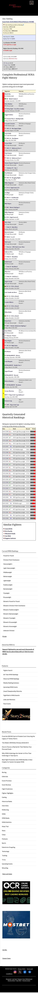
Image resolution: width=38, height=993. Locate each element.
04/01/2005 (5, 467)
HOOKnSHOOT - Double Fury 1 (13, 365)
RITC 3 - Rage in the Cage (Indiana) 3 (14, 395)
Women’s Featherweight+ (11, 610)
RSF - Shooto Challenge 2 (13, 207)
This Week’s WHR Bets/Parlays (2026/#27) (15, 743)
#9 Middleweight (7, 50)
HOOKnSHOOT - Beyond (11, 375)
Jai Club (14, 979)
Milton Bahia (8, 312)
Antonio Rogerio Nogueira (11, 163)
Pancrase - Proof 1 (11, 335)
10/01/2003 (5, 485)
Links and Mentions (9, 699)
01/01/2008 (5, 434)
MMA (3, 814)
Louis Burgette (8, 361)
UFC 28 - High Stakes (12, 345)
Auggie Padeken (9, 114)
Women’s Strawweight (10, 622)
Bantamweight (7, 589)
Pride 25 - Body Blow (12, 227)
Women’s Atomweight (10, 626)
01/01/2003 (5, 494)
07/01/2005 (5, 464)
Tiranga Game (26, 980)
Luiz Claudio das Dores (11, 292)
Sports (4, 843)
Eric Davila (8, 531)
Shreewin (8, 979)
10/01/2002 (5, 497)
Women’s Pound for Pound (11, 601)
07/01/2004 (5, 476)
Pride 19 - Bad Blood (12, 266)
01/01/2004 (5, 482)
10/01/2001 (5, 509)
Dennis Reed (8, 321)
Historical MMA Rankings (11, 679)
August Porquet (9, 371)
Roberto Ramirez (9, 381)
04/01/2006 (5, 455)
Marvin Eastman (9, 232)
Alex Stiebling (7, 19)
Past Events (7, 704)
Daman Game (6, 958)
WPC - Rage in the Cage (13, 404)
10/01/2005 (5, 461)
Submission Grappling (8, 847)
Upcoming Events (7, 864)
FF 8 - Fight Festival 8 (12, 217)
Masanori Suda (10, 533)
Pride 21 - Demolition (12, 256)
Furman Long (8, 401)
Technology (5, 851)
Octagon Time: (7, 65)
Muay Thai (5, 826)
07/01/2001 (5, 512)
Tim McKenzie (8, 173)
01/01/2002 (5, 506)
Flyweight (6, 593)
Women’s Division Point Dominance (14, 605)
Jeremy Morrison (9, 391)
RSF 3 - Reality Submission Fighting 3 (16, 326)
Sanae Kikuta (8, 330)
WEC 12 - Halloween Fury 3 (14, 158)
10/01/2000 (5, 518)
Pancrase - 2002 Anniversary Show (16, 247)
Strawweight (7, 597)
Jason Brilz (8, 529)
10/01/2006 (5, 449)
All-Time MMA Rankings (10, 674)
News (3, 830)
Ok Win (4, 950)
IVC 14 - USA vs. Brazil (13, 286)
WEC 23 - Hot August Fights (14, 128)
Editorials (5, 776)
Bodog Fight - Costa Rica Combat (15, 108)
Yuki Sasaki (8, 242)
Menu (31, 3)
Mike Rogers (8, 203)
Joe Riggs (7, 192)
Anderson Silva (9, 252)
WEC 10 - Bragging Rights (13, 177)
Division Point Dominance (11, 560)
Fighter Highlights (7, 793)
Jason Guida (8, 133)
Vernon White (8, 143)
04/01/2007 (5, 443)
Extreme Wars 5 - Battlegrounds (15, 118)
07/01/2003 (5, 488)
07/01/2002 (5, 500)
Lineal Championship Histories (12, 691)
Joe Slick (8, 536)
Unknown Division (8, 630)
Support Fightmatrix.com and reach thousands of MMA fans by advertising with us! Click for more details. (18, 651)
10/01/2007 (5, 437)
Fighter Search (7, 670)
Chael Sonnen (8, 153)
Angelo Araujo (8, 281)
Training (4, 855)
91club (4, 636)
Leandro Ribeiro (9, 302)
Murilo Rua (14, 58)
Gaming (4, 797)
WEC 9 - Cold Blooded (12, 197)
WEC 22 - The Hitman (12, 138)
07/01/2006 (5, 452)
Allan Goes (7, 271)
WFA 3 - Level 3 (11, 237)
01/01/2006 (5, 458)
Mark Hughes (8, 340)
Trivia (4, 860)
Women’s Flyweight (9, 618)
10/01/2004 (5, 473)
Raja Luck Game (7, 874)
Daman (20, 979)
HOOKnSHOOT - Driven (13, 355)
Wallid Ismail (8, 261)
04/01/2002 (5, 503)
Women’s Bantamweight (10, 614)
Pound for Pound (8, 555)
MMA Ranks (5, 818)
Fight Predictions (7, 789)
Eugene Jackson (10, 538)
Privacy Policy (22, 969)
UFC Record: (6, 63)
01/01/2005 (5, 470)
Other (4, 835)
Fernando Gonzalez (10, 123)
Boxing (4, 772)
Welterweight (7, 576)
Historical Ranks (7, 801)
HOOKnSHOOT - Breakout (14, 385)
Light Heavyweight (9, 568)
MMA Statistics (7, 822)
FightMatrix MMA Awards (11, 695)
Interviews (5, 805)
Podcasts (5, 839)
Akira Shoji (8, 222)
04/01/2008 (5, 431)
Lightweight (7, 580)
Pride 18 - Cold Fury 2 (12, 276)
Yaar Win (18, 980)
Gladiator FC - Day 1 (12, 168)
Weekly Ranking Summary (11, 683)
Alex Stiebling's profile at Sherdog (14, 25)
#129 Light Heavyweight (9, 44)
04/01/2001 (5, 515)
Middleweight (7, 572)
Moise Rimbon (8, 104)
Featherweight (7, 585)
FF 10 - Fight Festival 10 (13, 187)
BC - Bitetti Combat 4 (12, 99)
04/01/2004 (5, 479)
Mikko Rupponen (9, 183)
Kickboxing (5, 810)
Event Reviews (6, 785)
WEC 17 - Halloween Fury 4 (14, 148)
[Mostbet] (16, 938)
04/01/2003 (5, 491)
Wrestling (5, 868)
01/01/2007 (5, 446)
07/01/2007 (5, 440)
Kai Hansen (8, 351)
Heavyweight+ (7, 564)
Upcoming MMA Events (10, 687)
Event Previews (7, 781)
